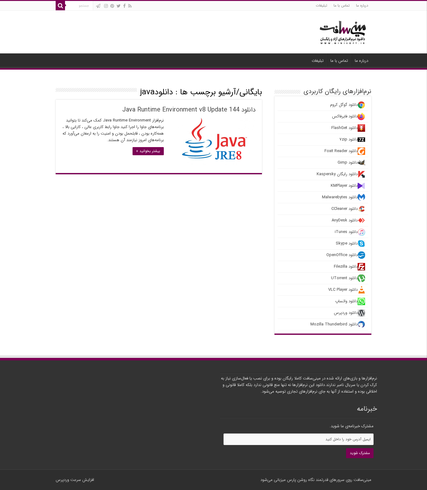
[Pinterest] (112, 6)
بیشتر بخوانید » (148, 151)
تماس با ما (342, 5)
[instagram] (105, 6)
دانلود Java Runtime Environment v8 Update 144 (189, 110)
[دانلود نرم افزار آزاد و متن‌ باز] (343, 31)
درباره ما (362, 5)
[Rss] (130, 6)
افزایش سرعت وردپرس (75, 480)
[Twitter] (118, 6)
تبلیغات (321, 5)
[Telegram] (98, 6)
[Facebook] (124, 6)
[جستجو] (60, 5)
